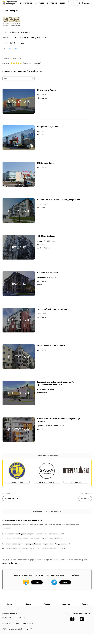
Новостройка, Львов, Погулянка (52, 309)
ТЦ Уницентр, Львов (46, 90)
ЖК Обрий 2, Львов (46, 236)
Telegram (65, 582)
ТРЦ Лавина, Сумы (45, 163)
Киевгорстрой (17, 482)
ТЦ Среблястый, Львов (47, 126)
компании (52, 2)
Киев (9, 604)
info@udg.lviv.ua (17, 43)
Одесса (47, 604)
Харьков (66, 604)
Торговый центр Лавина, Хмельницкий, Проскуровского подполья (55, 383)
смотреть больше (9, 563)
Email (37, 582)
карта (62, 2)
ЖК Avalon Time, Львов (47, 272)
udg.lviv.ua (13, 48)
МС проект (85, 498)
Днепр (85, 604)
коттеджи (39, 2)
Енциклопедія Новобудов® (20, 629)
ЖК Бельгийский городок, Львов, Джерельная (58, 199)
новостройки (26, 2)
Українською (87, 3)
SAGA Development (46, 482)
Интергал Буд (76, 482)
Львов (28, 604)
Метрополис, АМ (11, 498)
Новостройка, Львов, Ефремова (51, 345)
